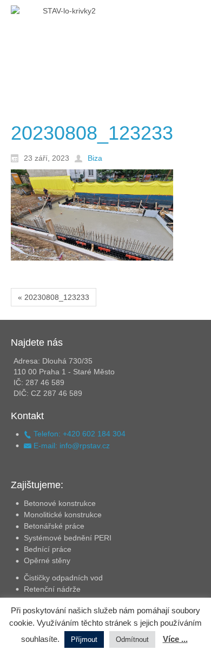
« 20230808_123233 (53, 297)
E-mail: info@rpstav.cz (70, 445)
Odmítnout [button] (132, 639)
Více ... (175, 639)
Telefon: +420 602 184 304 (78, 433)
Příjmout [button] (84, 639)
